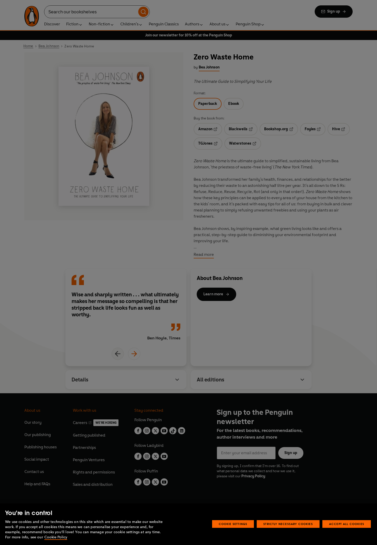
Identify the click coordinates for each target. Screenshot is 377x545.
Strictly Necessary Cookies (288, 524)
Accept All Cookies (346, 524)
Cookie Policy (55, 537)
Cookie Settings (233, 524)
